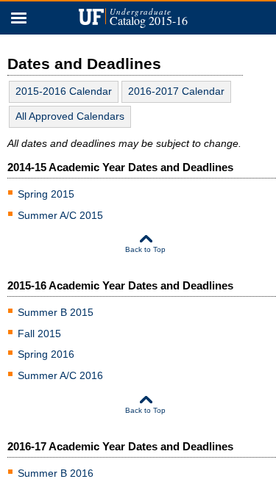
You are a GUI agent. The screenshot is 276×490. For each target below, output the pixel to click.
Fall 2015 (39, 333)
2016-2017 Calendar (176, 91)
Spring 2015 (46, 194)
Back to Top (145, 249)
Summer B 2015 (55, 312)
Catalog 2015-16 (149, 17)
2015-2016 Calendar (63, 91)
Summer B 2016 (55, 473)
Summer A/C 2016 (60, 375)
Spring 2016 (46, 354)
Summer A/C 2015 (60, 215)
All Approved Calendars (69, 116)
